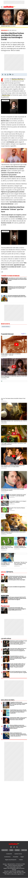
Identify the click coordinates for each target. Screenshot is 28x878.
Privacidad (15, 856)
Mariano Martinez (5, 326)
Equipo (22, 856)
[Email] (12, 75)
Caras (11, 850)
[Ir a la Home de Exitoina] (10, 7)
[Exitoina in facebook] (14, 847)
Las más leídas (6, 638)
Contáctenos (7, 856)
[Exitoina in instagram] (11, 847)
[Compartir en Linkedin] (10, 74)
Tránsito (21, 859)
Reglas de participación (10, 859)
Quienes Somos (18, 853)
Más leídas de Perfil (8, 700)
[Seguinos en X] (17, 847)
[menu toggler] (1, 7)
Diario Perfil (4, 850)
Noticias (17, 850)
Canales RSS (9, 853)
